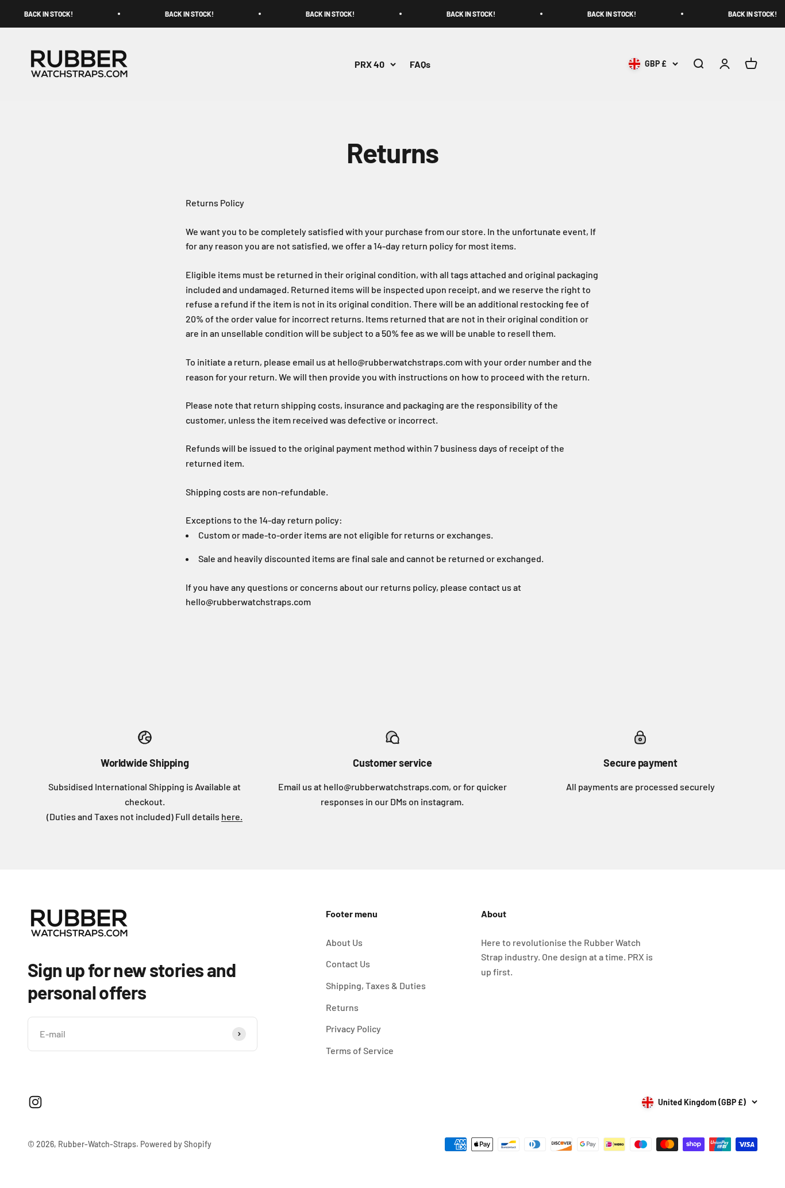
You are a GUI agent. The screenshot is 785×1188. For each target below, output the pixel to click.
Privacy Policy (353, 1028)
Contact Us (348, 963)
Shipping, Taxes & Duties (376, 985)
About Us (344, 942)
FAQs (420, 64)
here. (232, 816)
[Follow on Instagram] (35, 1102)
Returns (342, 1007)
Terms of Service (360, 1050)
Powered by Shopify (175, 1144)
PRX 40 (369, 64)
